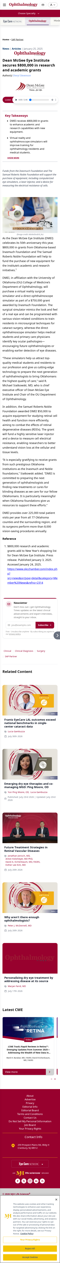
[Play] (16, 100)
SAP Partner (11, 656)
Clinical (7, 650)
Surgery (41, 650)
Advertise (30, 1099)
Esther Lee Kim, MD (16, 864)
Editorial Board (30, 1110)
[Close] (56, 1199)
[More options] (55, 99)
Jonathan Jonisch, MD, (19, 855)
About (30, 1095)
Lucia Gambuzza (16, 731)
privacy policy (15, 634)
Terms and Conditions (30, 1114)
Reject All (30, 1248)
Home (5, 39)
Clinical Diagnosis (24, 650)
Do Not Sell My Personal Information (30, 1121)
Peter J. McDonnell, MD (20, 925)
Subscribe (43, 625)
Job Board (30, 1125)
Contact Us (30, 1117)
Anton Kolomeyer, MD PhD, (19, 858)
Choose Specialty (26, 13)
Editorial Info (30, 1106)
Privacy (30, 1103)
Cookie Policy (26, 1233)
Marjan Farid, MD (17, 986)
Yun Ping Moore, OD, (18, 792)
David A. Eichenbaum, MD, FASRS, (23, 861)
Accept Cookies (30, 1257)
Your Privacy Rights (30, 1128)
